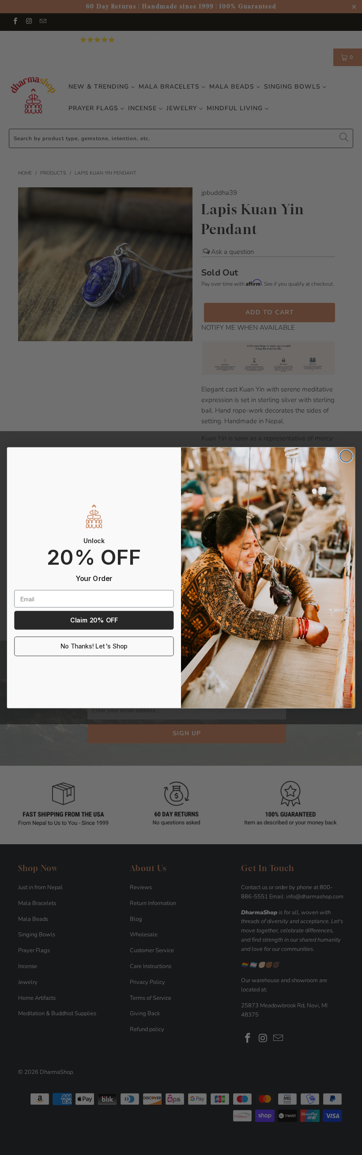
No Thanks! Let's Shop (94, 646)
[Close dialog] (346, 456)
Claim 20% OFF (93, 620)
